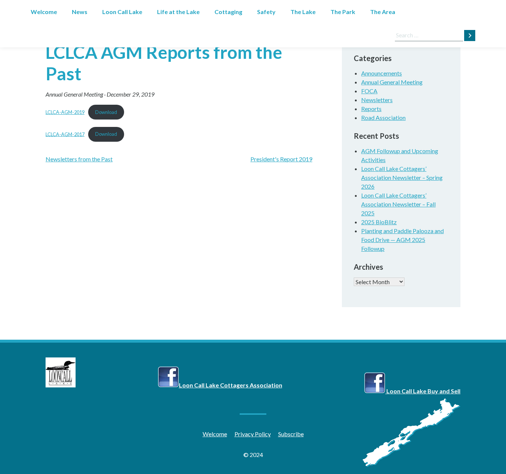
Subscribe (291, 433)
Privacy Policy (252, 433)
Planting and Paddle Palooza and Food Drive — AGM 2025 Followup (402, 239)
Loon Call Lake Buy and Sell (422, 390)
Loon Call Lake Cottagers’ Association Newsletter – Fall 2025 (398, 204)
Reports (371, 108)
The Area (382, 11)
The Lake (303, 11)
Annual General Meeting (74, 94)
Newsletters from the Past (79, 158)
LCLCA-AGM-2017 (65, 134)
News (79, 11)
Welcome (44, 11)
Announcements (381, 73)
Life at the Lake (178, 11)
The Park (342, 11)
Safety (266, 11)
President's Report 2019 (281, 158)
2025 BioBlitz (379, 221)
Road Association (383, 117)
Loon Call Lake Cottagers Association (230, 385)
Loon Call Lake (122, 11)
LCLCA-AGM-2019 (65, 112)
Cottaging (228, 11)
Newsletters (377, 99)
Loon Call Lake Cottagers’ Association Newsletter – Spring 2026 (402, 177)
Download (106, 112)
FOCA (369, 90)
